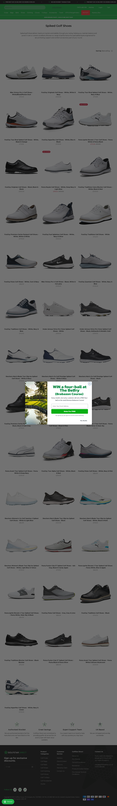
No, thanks (83, 421)
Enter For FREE (69, 411)
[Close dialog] (89, 383)
